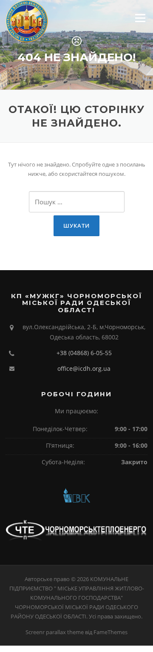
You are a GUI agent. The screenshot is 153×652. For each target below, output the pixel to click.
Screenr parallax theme (55, 632)
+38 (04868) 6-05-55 (84, 353)
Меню (140, 18)
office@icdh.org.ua (83, 368)
